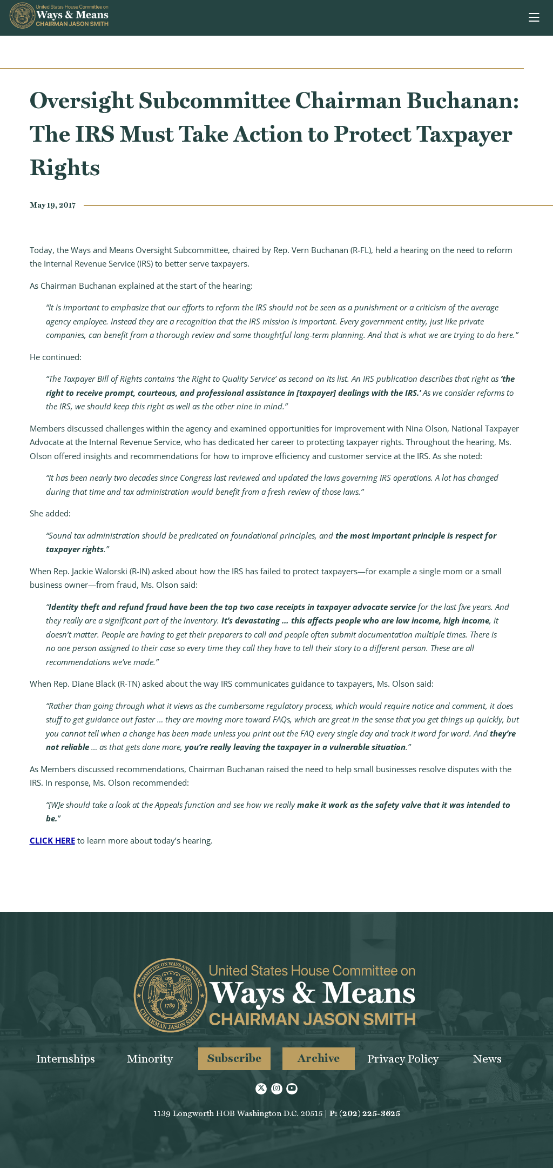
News (487, 1058)
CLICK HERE (52, 840)
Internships (65, 1058)
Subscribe (234, 1058)
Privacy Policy (403, 1058)
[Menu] (535, 18)
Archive (319, 1058)
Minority (150, 1058)
